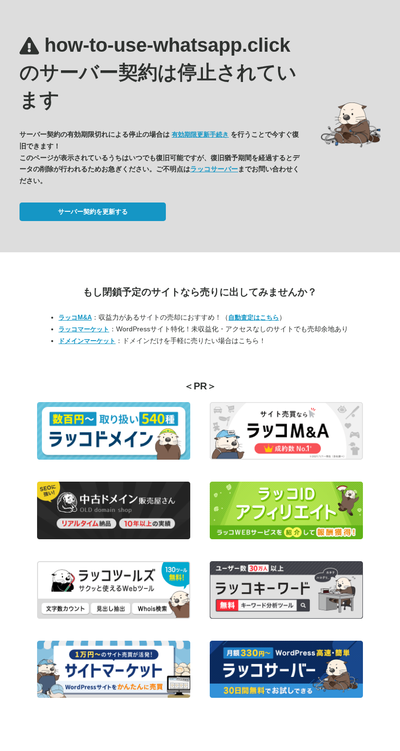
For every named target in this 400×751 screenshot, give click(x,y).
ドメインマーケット (87, 341)
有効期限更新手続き (200, 134)
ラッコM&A (75, 317)
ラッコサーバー (214, 169)
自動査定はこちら (253, 317)
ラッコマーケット (84, 329)
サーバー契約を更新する (93, 211)
